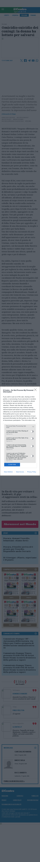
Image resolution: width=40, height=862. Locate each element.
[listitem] (20, 426)
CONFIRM (12, 464)
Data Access (20, 472)
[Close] (36, 390)
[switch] (32, 431)
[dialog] (20, 431)
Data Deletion (8, 472)
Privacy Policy (31, 472)
